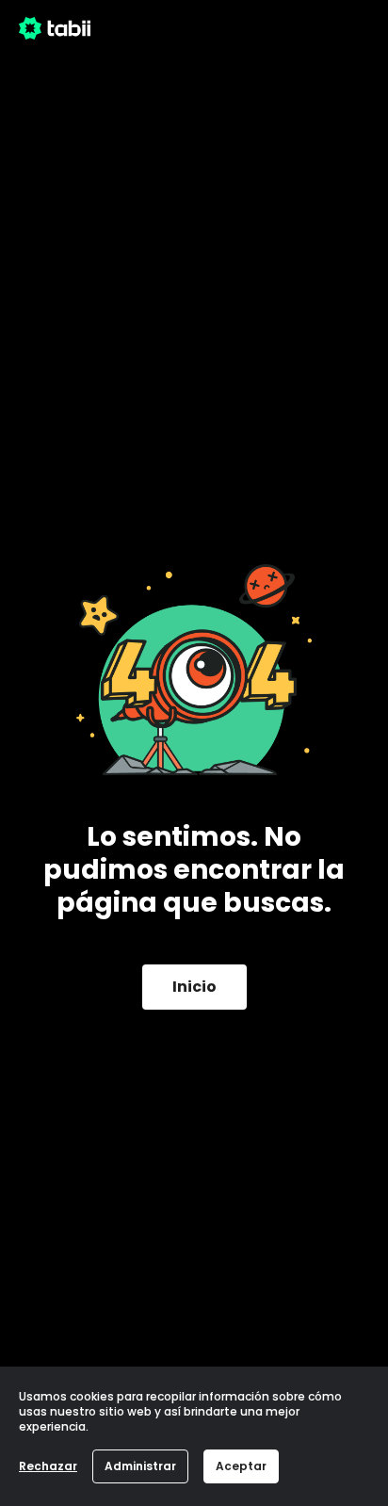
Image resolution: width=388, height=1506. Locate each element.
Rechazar (48, 1466)
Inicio (194, 986)
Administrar (140, 1466)
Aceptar (241, 1466)
